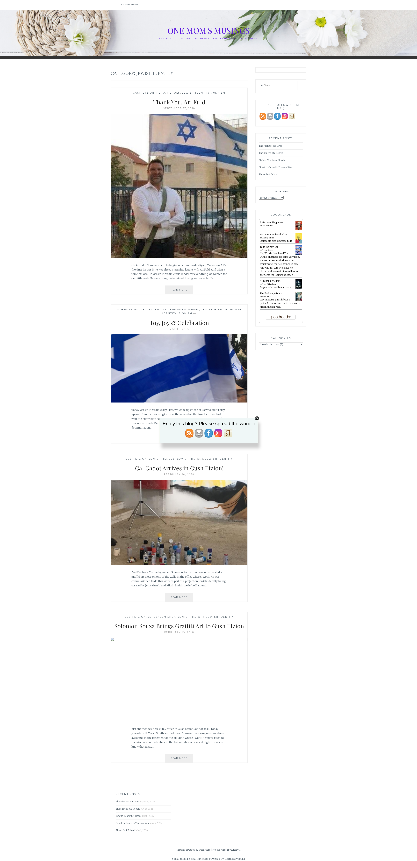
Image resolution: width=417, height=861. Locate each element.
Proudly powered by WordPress (193, 849)
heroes (173, 92)
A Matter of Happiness (271, 222)
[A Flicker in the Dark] (298, 288)
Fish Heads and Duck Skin (273, 234)
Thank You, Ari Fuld (179, 102)
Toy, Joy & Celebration (179, 322)
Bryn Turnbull (267, 297)
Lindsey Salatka (268, 238)
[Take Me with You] (298, 254)
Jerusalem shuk (162, 616)
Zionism (185, 313)
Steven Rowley (267, 250)
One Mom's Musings (208, 30)
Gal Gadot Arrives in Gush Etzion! (179, 468)
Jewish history (214, 309)
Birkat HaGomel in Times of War (275, 167)
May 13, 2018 (179, 329)
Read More (182, 291)
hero (160, 92)
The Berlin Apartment (271, 293)
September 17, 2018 (179, 108)
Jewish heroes (162, 458)
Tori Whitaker (267, 226)
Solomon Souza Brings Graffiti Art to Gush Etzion (179, 626)
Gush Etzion (143, 92)
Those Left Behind (268, 174)
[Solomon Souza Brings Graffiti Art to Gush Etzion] (179, 640)
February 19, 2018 (179, 632)
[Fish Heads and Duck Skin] (298, 242)
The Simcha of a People (271, 153)
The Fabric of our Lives (270, 146)
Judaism (218, 92)
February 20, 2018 (179, 474)
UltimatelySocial (234, 858)
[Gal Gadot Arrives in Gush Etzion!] (179, 564)
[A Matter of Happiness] (298, 229)
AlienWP (235, 849)
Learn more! (130, 4)
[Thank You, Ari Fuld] (179, 256)
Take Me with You (269, 247)
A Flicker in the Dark (270, 281)
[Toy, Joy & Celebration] (179, 401)
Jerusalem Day (153, 309)
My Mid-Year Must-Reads (272, 160)
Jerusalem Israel (183, 309)
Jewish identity (196, 92)
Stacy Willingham (269, 284)
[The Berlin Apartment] (298, 300)
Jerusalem (130, 309)
